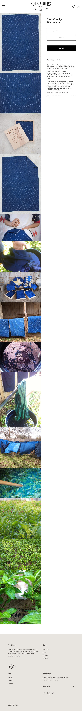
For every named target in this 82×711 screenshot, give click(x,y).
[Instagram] (48, 693)
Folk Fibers (15, 705)
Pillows (45, 655)
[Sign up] (73, 686)
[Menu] (3, 6)
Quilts (45, 652)
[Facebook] (44, 693)
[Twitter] (53, 693)
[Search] (74, 6)
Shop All (45, 649)
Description (51, 60)
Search (10, 678)
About (10, 681)
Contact (11, 684)
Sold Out (61, 38)
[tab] (52, 60)
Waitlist (61, 48)
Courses (45, 658)
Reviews (59, 60)
